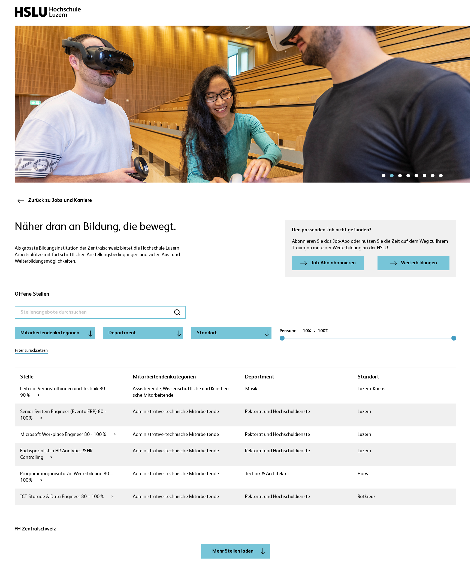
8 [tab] (440, 175)
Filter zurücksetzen (31, 350)
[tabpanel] (242, 104)
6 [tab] (424, 175)
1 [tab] (383, 175)
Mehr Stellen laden (232, 551)
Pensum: (288, 331)
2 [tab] (391, 175)
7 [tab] (432, 175)
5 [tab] (416, 175)
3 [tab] (400, 175)
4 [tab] (408, 175)
